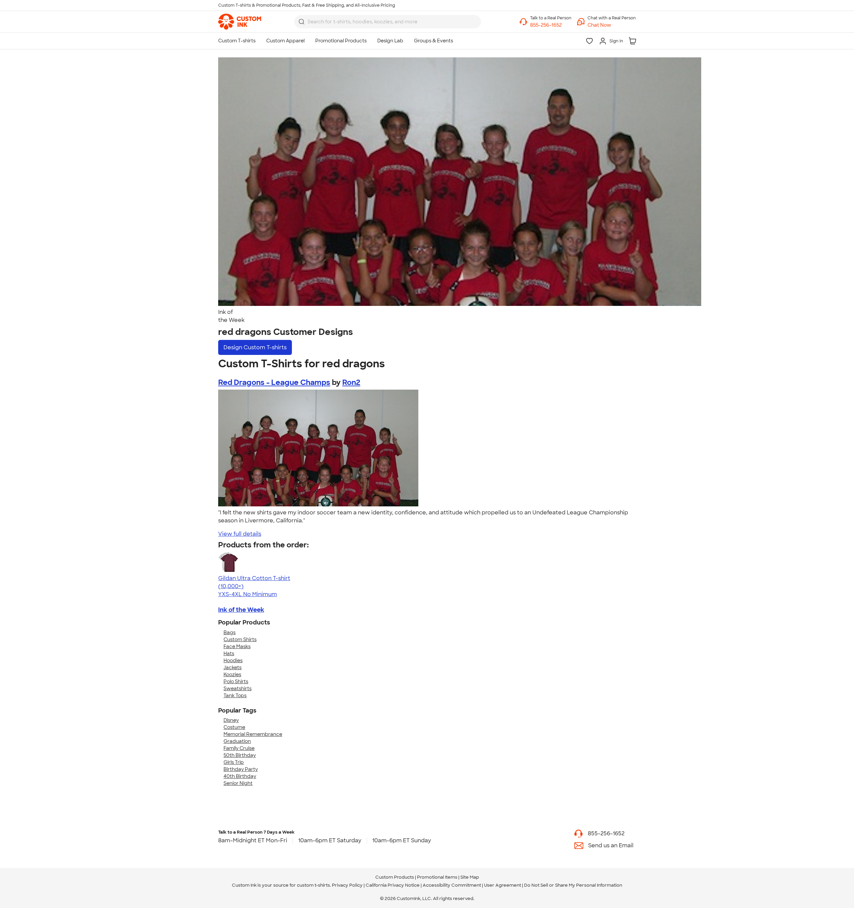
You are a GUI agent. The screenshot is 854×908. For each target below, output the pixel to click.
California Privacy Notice (393, 885)
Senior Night (238, 783)
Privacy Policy (347, 885)
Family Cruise (239, 748)
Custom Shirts (240, 639)
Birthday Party (241, 769)
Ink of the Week (241, 610)
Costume (234, 727)
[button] (611, 25)
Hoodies (233, 660)
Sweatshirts (238, 689)
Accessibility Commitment (452, 885)
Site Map (469, 877)
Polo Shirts (236, 681)
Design (255, 347)
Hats (229, 653)
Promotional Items (437, 877)
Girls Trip (234, 762)
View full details (239, 533)
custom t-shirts (313, 885)
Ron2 (351, 382)
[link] (239, 22)
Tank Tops (235, 696)
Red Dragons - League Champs (274, 382)
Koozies (232, 674)
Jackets (233, 667)
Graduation (237, 741)
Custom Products (394, 877)
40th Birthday (240, 776)
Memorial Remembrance (253, 734)
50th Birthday (240, 755)
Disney (231, 720)
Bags (230, 632)
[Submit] (302, 21)
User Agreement (502, 885)
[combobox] (387, 21)
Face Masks (237, 646)
